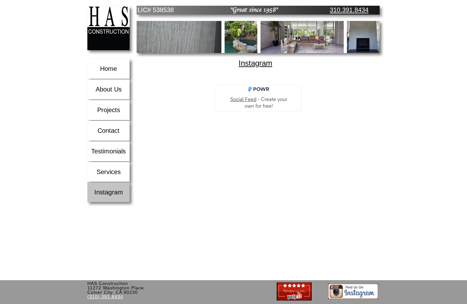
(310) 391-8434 (105, 296)
